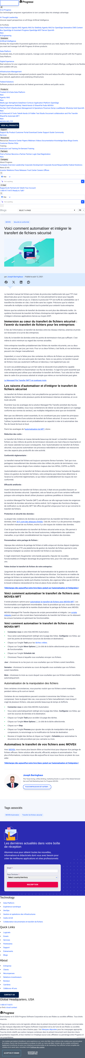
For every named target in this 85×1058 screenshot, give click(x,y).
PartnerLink (14, 188)
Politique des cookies (37, 1047)
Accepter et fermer (11, 1053)
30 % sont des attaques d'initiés (29, 522)
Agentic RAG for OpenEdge (52, 28)
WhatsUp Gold (71, 108)
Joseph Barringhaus (15, 277)
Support (4, 130)
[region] (42, 1048)
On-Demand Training (26, 148)
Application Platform (42, 103)
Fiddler (33, 113)
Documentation (48, 141)
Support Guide (48, 132)
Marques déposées (49, 1029)
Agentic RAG (16, 28)
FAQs (16, 143)
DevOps (3, 108)
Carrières (6, 985)
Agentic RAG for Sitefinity (32, 28)
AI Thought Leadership (9, 17)
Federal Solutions (7, 82)
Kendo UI (30, 105)
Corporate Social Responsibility (56, 165)
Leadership (19, 165)
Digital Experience (7, 61)
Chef (8, 108)
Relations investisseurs (12, 977)
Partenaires (7, 944)
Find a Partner (5, 154)
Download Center (35, 132)
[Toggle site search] (1, 193)
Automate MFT (9, 117)
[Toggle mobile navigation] (2, 205)
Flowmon (46, 108)
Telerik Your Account (27, 188)
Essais (5, 936)
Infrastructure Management (11, 72)
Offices (46, 170)
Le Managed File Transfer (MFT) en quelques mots (25, 380)
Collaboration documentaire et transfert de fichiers (23, 922)
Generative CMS (69, 28)
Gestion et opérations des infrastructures (19, 914)
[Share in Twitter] (13, 282)
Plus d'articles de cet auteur (36, 787)
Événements (8, 951)
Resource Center (15, 141)
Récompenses (8, 973)
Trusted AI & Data (7, 92)
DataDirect (22, 103)
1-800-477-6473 (6, 191)
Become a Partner (19, 154)
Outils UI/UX (8, 918)
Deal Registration (25, 155)
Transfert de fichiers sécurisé (32, 815)
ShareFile (38, 105)
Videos (38, 141)
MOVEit (50, 105)
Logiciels (6, 932)
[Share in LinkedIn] (21, 282)
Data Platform (5, 28)
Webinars (32, 141)
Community (59, 132)
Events (75, 141)
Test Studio (40, 113)
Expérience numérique (12, 907)
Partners (4, 151)
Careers (40, 170)
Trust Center (32, 170)
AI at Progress (5, 10)
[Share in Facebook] (6, 282)
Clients (6, 970)
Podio (45, 105)
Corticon (30, 103)
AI (1, 7)
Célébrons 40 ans (10, 988)
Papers (25, 141)
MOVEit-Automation (12, 815)
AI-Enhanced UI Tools (8, 113)
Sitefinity (17, 105)
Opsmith (27, 31)
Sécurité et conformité (21, 222)
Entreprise (7, 966)
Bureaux (6, 981)
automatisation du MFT (34, 429)
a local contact (11, 1007)
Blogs (70, 141)
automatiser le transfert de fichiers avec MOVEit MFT (52, 602)
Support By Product (7, 132)
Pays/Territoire (12, 874)
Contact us (9, 995)
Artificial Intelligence (8, 41)
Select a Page (25, 210)
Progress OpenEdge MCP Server (34, 30)
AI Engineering (5, 35)
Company (4, 159)
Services (3, 135)
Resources (5, 138)
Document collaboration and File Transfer (61, 113)
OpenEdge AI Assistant (12, 30)
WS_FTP (9, 121)
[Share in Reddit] (28, 282)
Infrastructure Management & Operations (27, 108)
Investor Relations (7, 170)
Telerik (24, 105)
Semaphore (13, 103)
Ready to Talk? (18, 191)
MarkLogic (4, 103)
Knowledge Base (60, 141)
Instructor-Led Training (9, 148)
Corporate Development (34, 165)
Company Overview (7, 165)
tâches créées (41, 643)
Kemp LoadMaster (58, 108)
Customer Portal (22, 132)
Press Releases (20, 170)
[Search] (1, 173)
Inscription (32, 885)
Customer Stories (7, 143)
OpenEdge (55, 103)
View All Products (9, 125)
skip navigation (9, 3)
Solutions (4, 38)
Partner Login (31, 154)
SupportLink (5, 188)
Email (9, 868)
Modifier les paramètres (33, 1053)
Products (4, 89)
